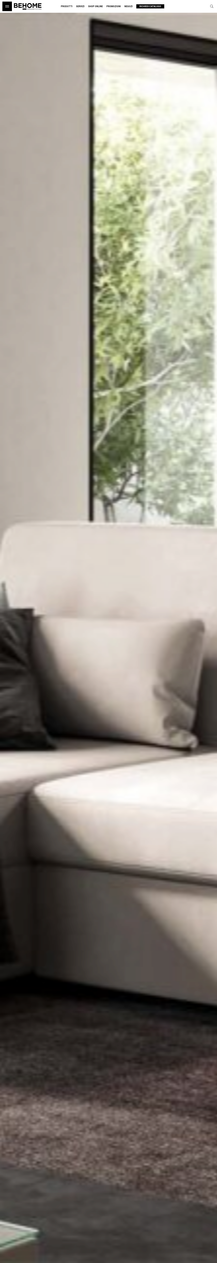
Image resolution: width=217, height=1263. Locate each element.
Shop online (95, 6)
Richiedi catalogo (150, 6)
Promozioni (113, 6)
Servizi (80, 6)
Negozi (128, 6)
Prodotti (66, 6)
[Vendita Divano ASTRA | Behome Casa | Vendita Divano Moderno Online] (28, 11)
